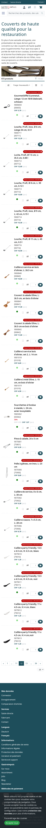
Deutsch (5, 731)
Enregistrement (8, 699)
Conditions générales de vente (15, 744)
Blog (3, 780)
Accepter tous (12, 823)
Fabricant (5, 717)
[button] (34, 92)
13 (26, 663)
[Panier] (41, 7)
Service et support (9, 759)
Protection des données (12, 752)
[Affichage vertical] (36, 85)
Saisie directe (7, 713)
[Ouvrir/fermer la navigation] (4, 13)
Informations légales (10, 748)
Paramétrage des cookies (15, 818)
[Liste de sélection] (35, 7)
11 (16, 663)
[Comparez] (27, 116)
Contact (4, 722)
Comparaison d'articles (11, 704)
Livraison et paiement (11, 756)
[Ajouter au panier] (40, 116)
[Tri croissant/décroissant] (8, 85)
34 (36, 663)
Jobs (3, 776)
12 (21, 663)
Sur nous (5, 768)
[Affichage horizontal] (42, 85)
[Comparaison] (30, 7)
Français (41, 2)
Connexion (6, 695)
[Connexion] (24, 7)
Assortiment (6, 772)
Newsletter (6, 784)
